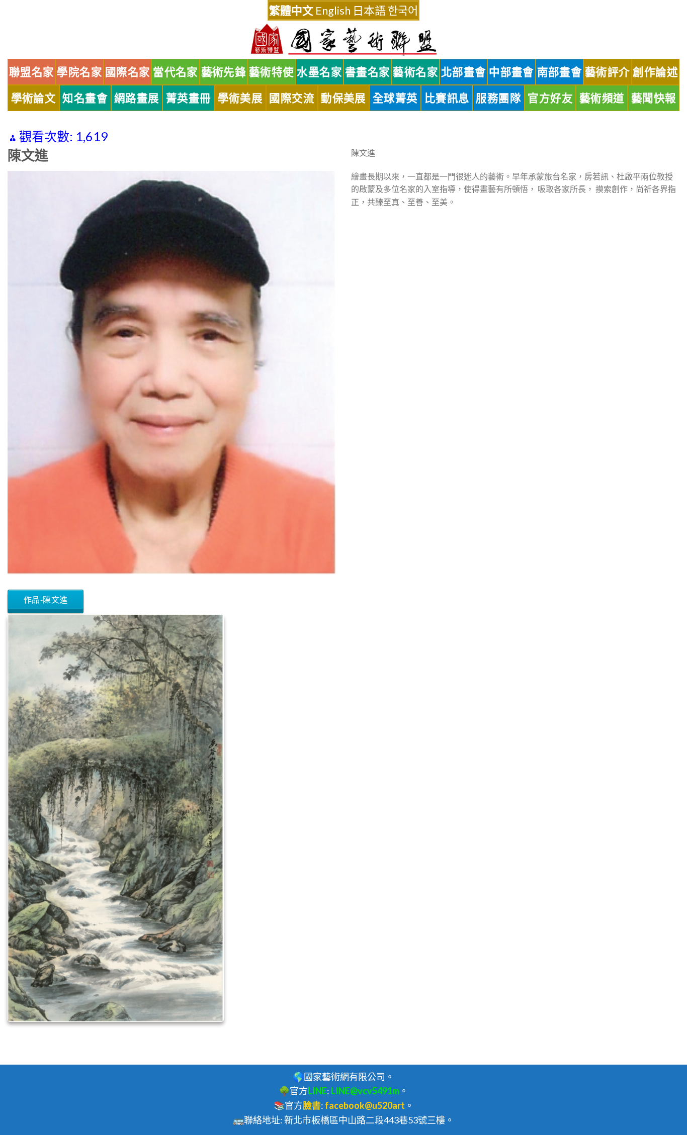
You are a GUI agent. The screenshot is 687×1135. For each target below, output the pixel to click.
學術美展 (240, 98)
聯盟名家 (31, 71)
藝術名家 (415, 71)
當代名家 (175, 71)
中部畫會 (511, 71)
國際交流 (291, 98)
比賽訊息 (447, 98)
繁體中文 (291, 10)
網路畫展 (136, 98)
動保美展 (343, 98)
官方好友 (550, 98)
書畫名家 (367, 71)
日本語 (369, 10)
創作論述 (655, 71)
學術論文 (33, 98)
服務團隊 (498, 98)
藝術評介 (607, 71)
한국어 (403, 10)
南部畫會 (559, 71)
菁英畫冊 (188, 98)
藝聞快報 (653, 98)
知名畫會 (85, 98)
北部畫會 (463, 71)
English (333, 10)
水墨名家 (319, 71)
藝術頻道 (602, 98)
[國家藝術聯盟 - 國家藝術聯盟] (343, 40)
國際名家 (127, 71)
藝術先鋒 (223, 71)
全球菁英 (395, 98)
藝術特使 (271, 71)
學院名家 (79, 71)
